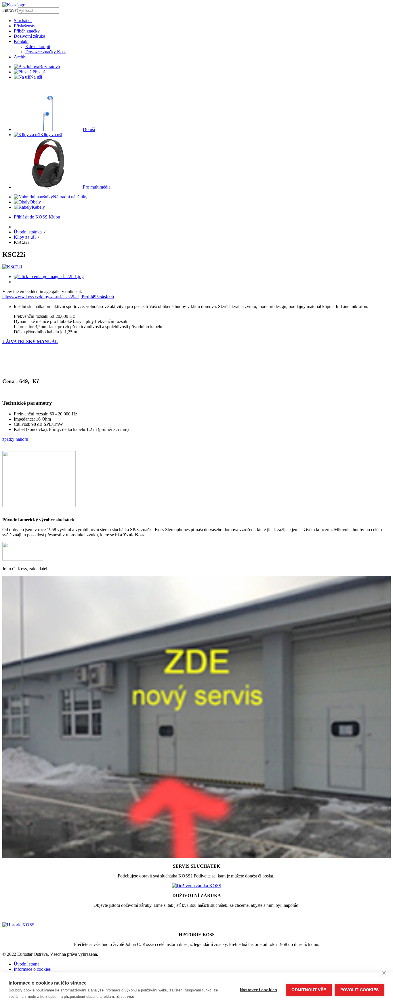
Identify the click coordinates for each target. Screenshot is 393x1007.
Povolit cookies (359, 990)
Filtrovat (10, 10)
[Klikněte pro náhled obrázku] (12, 266)
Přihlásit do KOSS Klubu (37, 216)
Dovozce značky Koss (45, 51)
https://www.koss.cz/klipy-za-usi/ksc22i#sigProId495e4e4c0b (58, 296)
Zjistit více (125, 996)
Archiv (20, 56)
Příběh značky (27, 31)
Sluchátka (23, 20)
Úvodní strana (26, 964)
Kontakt (21, 41)
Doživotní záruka (29, 36)
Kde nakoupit (37, 46)
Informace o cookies (32, 969)
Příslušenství (25, 25)
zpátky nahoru (15, 439)
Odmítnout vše (308, 990)
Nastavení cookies (258, 990)
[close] (384, 972)
